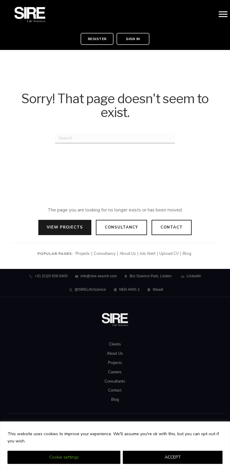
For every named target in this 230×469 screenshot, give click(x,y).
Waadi (158, 289)
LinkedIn (194, 276)
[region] (115, 445)
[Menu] (223, 14)
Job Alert (147, 253)
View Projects (65, 227)
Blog (187, 253)
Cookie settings (64, 457)
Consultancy (121, 227)
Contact (172, 227)
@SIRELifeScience (90, 289)
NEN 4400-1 (129, 289)
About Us (127, 253)
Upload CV (169, 253)
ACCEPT (173, 457)
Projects (82, 253)
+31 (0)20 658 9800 (51, 276)
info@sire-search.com (99, 276)
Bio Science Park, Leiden (151, 276)
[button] (97, 39)
